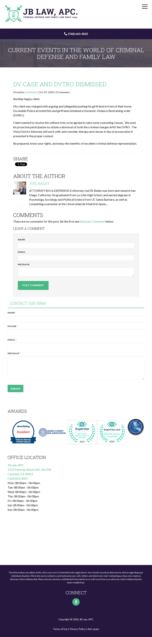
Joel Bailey (31, 92)
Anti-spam (93, 629)
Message (24, 264)
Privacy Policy (77, 629)
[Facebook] (76, 602)
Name (21, 239)
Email (22, 252)
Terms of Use (60, 629)
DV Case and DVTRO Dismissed (60, 84)
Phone (13, 326)
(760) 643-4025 (78, 33)
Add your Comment (92, 221)
